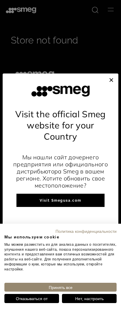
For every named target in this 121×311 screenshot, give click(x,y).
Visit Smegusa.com (60, 200)
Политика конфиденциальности (86, 231)
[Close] (111, 79)
